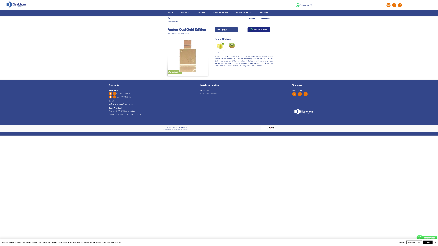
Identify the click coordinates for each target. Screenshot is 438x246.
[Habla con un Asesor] (426, 237)
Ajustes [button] (402, 242)
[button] (263, 13)
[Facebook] (394, 5)
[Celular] (110, 93)
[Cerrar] (435, 242)
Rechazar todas (414, 242)
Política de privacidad (114, 242)
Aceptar (428, 242)
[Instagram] (388, 5)
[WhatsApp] (297, 5)
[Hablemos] (259, 29)
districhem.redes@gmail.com (121, 104)
